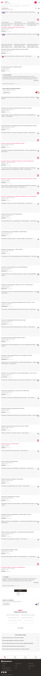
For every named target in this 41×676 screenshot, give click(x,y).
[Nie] (18, 84)
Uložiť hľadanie (6, 604)
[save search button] (39, 9)
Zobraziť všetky (20, 627)
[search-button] (36, 2)
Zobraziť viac (36, 80)
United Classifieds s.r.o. (9, 674)
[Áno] (16, 84)
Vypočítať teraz (6, 92)
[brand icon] (2, 2)
